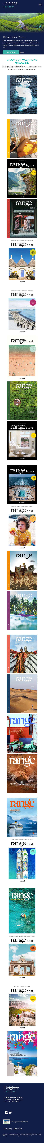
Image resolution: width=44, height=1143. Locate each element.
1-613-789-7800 (12, 1101)
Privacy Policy (8, 1128)
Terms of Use (18, 1128)
